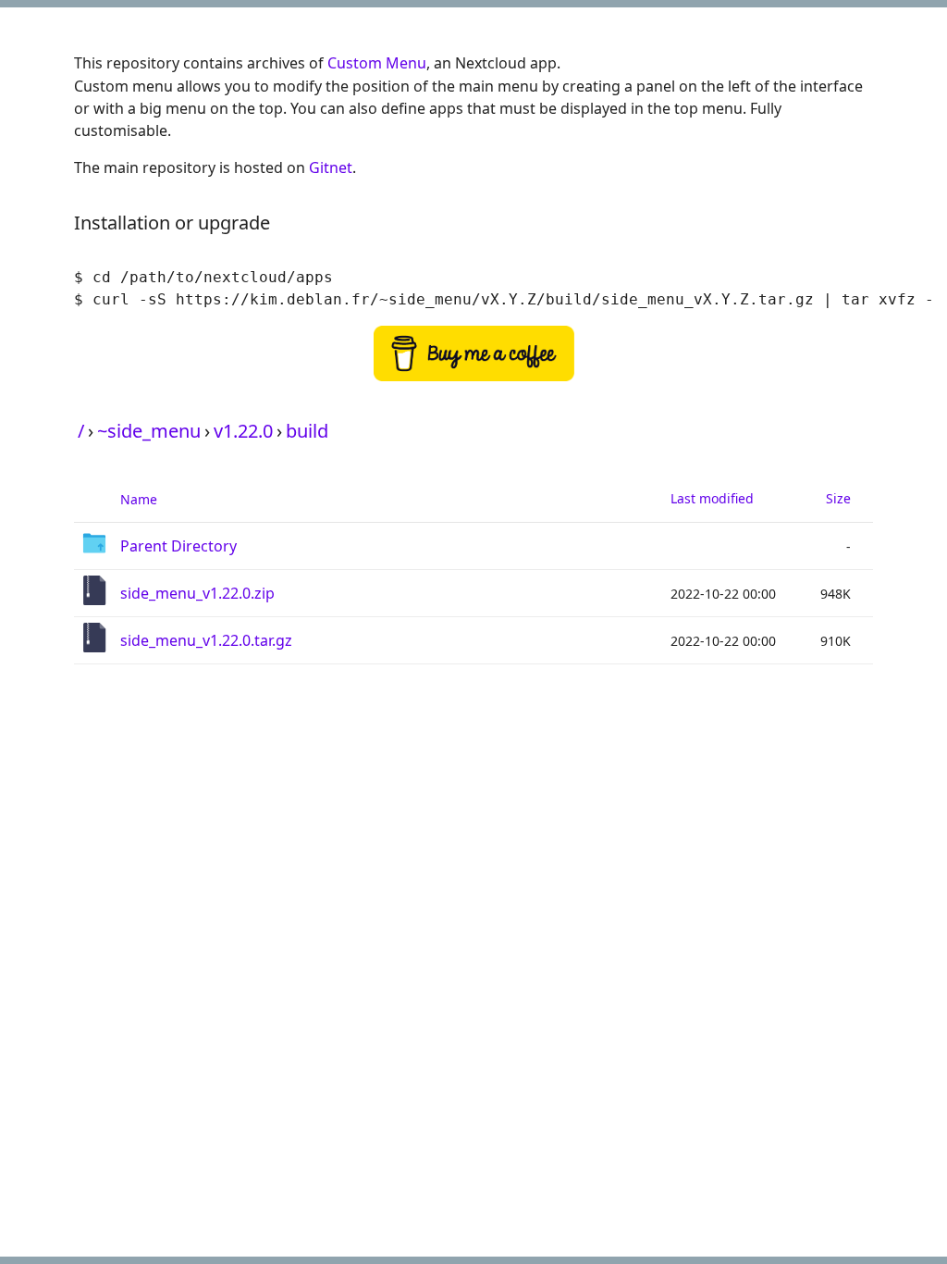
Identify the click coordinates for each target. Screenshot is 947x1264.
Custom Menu (376, 63)
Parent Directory (178, 546)
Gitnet (330, 167)
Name (138, 499)
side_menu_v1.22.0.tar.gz (206, 640)
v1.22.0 (243, 430)
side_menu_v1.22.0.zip (197, 593)
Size (838, 498)
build (307, 430)
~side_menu (149, 430)
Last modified (712, 498)
